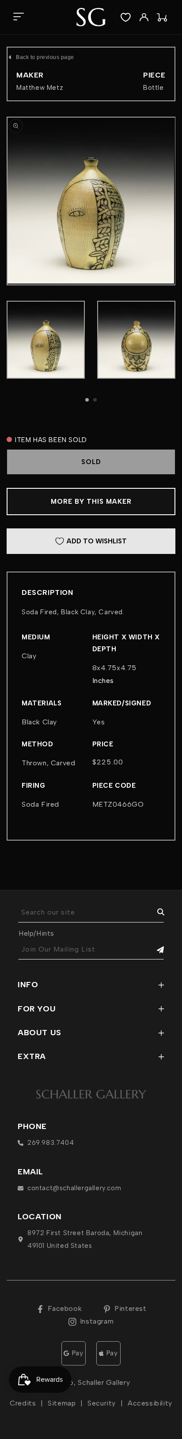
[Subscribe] (154, 949)
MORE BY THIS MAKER (91, 501)
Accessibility (150, 1403)
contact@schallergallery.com (74, 1188)
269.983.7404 (50, 1143)
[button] (18, 17)
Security (101, 1403)
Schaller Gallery (104, 1382)
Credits (23, 1403)
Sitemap (62, 1403)
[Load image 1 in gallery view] (46, 340)
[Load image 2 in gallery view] (136, 340)
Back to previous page (45, 57)
